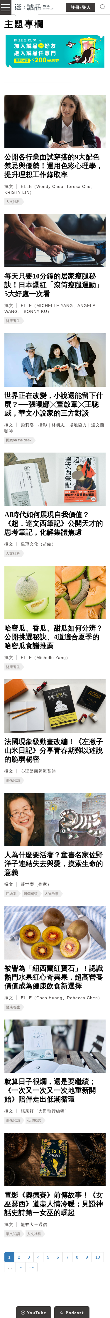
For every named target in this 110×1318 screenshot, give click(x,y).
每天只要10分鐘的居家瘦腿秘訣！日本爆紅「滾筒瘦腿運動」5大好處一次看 (53, 285)
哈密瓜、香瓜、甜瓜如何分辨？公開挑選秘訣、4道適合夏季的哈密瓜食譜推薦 (53, 637)
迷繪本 (11, 894)
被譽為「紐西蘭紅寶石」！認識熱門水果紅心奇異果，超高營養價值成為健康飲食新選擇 (53, 977)
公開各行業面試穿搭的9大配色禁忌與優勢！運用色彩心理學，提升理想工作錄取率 (53, 165)
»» (31, 1267)
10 (97, 1257)
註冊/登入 (81, 7)
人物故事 (52, 894)
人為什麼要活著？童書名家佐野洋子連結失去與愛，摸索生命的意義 (53, 863)
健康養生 (13, 321)
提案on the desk (18, 440)
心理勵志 (34, 1120)
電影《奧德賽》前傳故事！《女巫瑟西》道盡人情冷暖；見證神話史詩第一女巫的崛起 (53, 1204)
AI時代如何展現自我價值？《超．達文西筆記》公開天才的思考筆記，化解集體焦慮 (53, 523)
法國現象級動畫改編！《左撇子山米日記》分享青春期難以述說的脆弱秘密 (53, 750)
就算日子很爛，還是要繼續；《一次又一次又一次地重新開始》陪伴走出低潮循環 (50, 1090)
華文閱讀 (13, 1234)
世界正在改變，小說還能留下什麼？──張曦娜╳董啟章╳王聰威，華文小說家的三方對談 (53, 404)
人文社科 (13, 202)
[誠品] (34, 6)
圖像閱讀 (13, 780)
